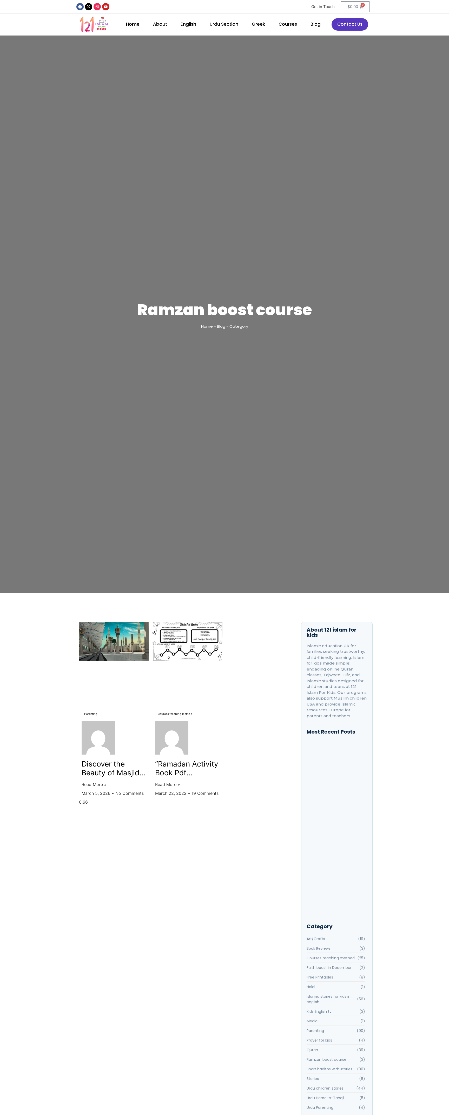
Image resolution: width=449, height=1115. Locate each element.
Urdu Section (224, 24)
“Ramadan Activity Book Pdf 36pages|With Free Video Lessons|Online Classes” (186, 768)
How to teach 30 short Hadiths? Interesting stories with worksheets (337, 803)
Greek (258, 24)
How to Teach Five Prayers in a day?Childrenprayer (335, 786)
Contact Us (349, 24)
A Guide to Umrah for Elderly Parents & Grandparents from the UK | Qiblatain (335, 859)
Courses (288, 24)
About (160, 24)
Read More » (94, 784)
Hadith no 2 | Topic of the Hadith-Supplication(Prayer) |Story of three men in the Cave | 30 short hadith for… (336, 819)
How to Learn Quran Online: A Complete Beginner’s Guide (334, 899)
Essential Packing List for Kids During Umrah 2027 (334, 877)
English (188, 24)
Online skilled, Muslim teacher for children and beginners (334, 770)
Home (133, 24)
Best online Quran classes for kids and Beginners (335, 754)
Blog (316, 24)
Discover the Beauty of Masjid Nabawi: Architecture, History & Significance (110, 768)
